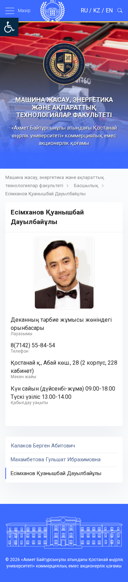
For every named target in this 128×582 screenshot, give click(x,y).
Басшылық (86, 185)
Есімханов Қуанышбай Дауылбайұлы (56, 473)
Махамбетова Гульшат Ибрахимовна (56, 459)
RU (84, 10)
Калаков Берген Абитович (43, 445)
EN (109, 10)
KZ (96, 10)
